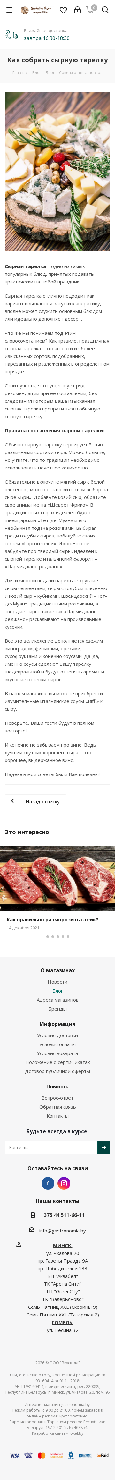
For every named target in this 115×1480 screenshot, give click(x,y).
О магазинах (58, 970)
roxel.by (76, 1433)
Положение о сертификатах (57, 1062)
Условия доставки (57, 1035)
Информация (57, 1024)
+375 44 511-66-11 (63, 1215)
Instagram (63, 1183)
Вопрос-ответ (57, 1098)
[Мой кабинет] (77, 10)
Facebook (48, 1183)
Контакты (58, 1115)
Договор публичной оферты (57, 1071)
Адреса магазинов (58, 999)
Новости (57, 981)
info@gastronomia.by (62, 1230)
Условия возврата (57, 1053)
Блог (57, 990)
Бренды (57, 1008)
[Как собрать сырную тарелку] (57, 171)
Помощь (57, 1086)
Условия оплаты (57, 1044)
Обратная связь (57, 1107)
